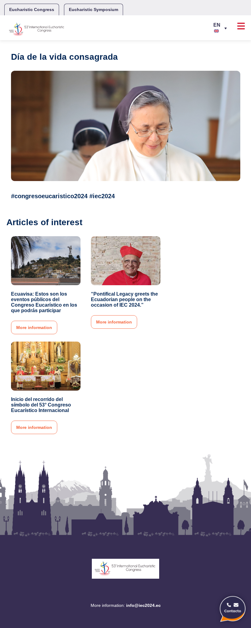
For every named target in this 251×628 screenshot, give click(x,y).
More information (34, 327)
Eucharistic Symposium (93, 9)
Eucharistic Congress (31, 9)
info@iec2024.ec (143, 605)
